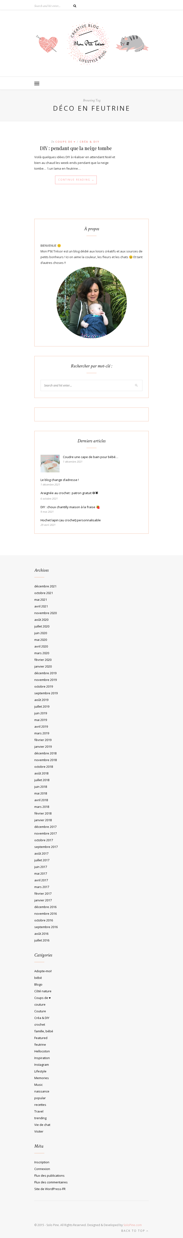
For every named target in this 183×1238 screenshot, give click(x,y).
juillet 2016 (41, 940)
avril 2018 (41, 800)
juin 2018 (40, 786)
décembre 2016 (45, 907)
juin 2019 (40, 713)
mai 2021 (40, 599)
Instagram (41, 1064)
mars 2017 (41, 887)
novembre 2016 (45, 913)
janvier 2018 (43, 820)
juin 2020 (40, 633)
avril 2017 (41, 880)
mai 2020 (40, 639)
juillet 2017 (41, 860)
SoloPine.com (132, 1225)
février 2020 (42, 660)
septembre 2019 (46, 693)
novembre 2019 (45, 680)
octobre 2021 (43, 593)
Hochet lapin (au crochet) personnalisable (71, 520)
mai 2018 (40, 793)
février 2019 (42, 740)
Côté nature (42, 991)
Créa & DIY (89, 141)
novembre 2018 (45, 760)
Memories (41, 1078)
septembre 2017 (46, 847)
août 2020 (41, 619)
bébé (38, 978)
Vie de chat (42, 1125)
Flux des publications (49, 1175)
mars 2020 (41, 653)
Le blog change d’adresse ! (60, 480)
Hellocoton (42, 1051)
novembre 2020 (45, 613)
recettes (40, 1104)
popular (40, 1098)
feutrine (40, 1044)
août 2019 (41, 700)
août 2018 (41, 773)
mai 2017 (40, 873)
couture (40, 1004)
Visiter (38, 1131)
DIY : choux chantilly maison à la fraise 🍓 (70, 507)
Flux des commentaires (51, 1182)
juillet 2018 (41, 780)
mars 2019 (41, 733)
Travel (38, 1111)
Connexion (42, 1169)
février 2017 (42, 893)
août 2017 (41, 853)
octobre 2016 (43, 920)
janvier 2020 (43, 666)
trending (40, 1118)
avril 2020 (41, 646)
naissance (41, 1091)
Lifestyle (40, 1071)
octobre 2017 (43, 840)
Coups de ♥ (65, 141)
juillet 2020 (41, 626)
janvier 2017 (43, 900)
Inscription (41, 1162)
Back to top (133, 1231)
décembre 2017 (45, 827)
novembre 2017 (45, 833)
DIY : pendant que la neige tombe (76, 148)
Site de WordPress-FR (50, 1189)
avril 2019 (41, 726)
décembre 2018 (45, 753)
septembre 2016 (46, 927)
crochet (39, 1024)
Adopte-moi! (43, 971)
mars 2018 (41, 806)
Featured (40, 1038)
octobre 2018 (43, 766)
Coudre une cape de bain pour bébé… (90, 457)
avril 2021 (41, 606)
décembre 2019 (45, 673)
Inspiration (42, 1058)
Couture (40, 1011)
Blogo (38, 984)
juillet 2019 (41, 706)
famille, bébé (43, 1031)
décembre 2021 (45, 586)
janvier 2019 (43, 746)
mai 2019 (40, 720)
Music (38, 1084)
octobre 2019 (43, 686)
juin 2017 (40, 867)
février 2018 (42, 813)
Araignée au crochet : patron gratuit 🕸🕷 (69, 493)
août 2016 (41, 933)
